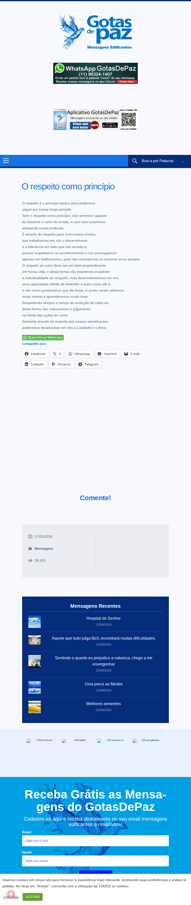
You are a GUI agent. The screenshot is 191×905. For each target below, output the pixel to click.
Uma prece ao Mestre (104, 684)
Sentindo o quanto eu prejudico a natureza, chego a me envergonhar (103, 661)
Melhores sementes (103, 704)
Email (26, 832)
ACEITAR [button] (33, 897)
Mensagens (44, 548)
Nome (27, 852)
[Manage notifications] (11, 894)
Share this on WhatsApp (45, 337)
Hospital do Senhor (104, 618)
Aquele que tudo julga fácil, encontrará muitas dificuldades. (104, 638)
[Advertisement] (95, 437)
